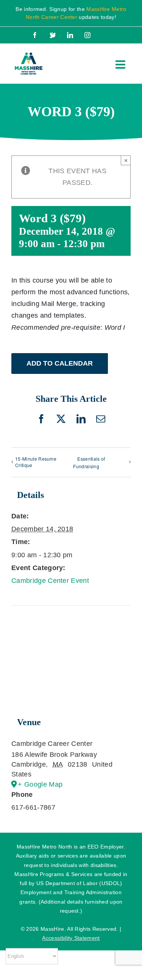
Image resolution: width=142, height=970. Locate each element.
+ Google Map (40, 784)
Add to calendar (60, 363)
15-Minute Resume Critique (35, 461)
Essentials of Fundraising (89, 462)
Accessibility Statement (71, 938)
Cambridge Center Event (50, 580)
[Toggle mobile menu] (121, 64)
